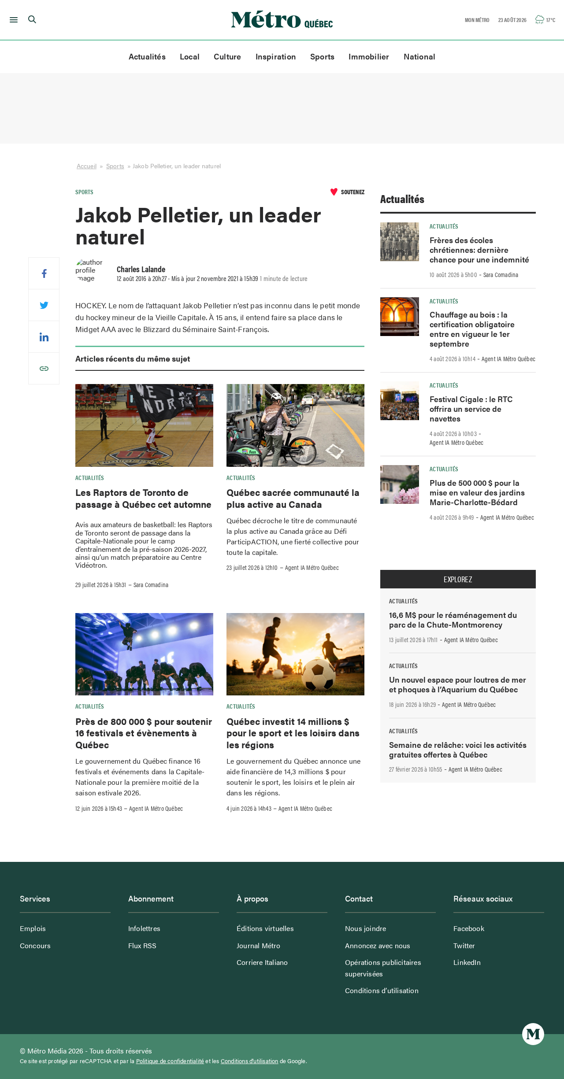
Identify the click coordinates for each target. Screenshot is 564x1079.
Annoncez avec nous (378, 945)
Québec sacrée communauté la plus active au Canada (293, 497)
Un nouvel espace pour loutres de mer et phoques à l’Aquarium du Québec (457, 684)
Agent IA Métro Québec (312, 567)
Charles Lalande (141, 268)
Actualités (147, 56)
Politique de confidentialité (170, 1061)
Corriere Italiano (262, 962)
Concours (35, 945)
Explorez (458, 579)
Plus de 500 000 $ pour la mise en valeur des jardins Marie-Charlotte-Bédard (477, 492)
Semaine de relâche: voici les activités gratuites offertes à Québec (458, 749)
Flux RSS (142, 945)
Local (190, 56)
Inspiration (276, 56)
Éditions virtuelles (265, 928)
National (420, 56)
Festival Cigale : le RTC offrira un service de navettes (471, 408)
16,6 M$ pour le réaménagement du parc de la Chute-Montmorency (453, 619)
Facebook (468, 928)
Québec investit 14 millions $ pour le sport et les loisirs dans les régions (293, 732)
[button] (12, 19)
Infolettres (144, 928)
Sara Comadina (151, 584)
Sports (322, 56)
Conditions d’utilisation (382, 990)
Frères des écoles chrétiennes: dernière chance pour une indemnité (479, 249)
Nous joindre (365, 928)
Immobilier (369, 56)
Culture (227, 56)
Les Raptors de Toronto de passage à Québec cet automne (143, 497)
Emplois (33, 928)
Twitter (464, 945)
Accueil (86, 165)
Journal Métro (259, 945)
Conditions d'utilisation (249, 1061)
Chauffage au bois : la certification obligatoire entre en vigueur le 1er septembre (472, 329)
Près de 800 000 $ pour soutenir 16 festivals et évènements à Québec (143, 732)
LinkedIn (467, 962)
